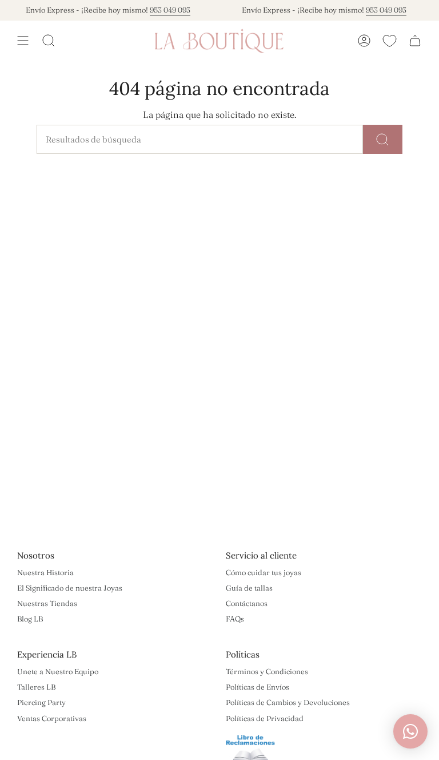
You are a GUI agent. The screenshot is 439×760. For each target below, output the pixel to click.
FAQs (235, 618)
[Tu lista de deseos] (389, 40)
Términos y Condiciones (267, 671)
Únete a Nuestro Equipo (57, 671)
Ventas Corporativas (51, 718)
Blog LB (30, 618)
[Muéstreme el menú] (22, 40)
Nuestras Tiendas (47, 603)
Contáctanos (247, 603)
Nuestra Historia (45, 572)
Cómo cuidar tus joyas (263, 572)
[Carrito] (415, 40)
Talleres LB (36, 686)
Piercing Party (41, 702)
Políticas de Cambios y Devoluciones (288, 702)
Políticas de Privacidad (265, 718)
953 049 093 (165, 9)
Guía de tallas (249, 587)
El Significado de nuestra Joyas (69, 587)
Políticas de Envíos (257, 686)
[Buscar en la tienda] (382, 139)
